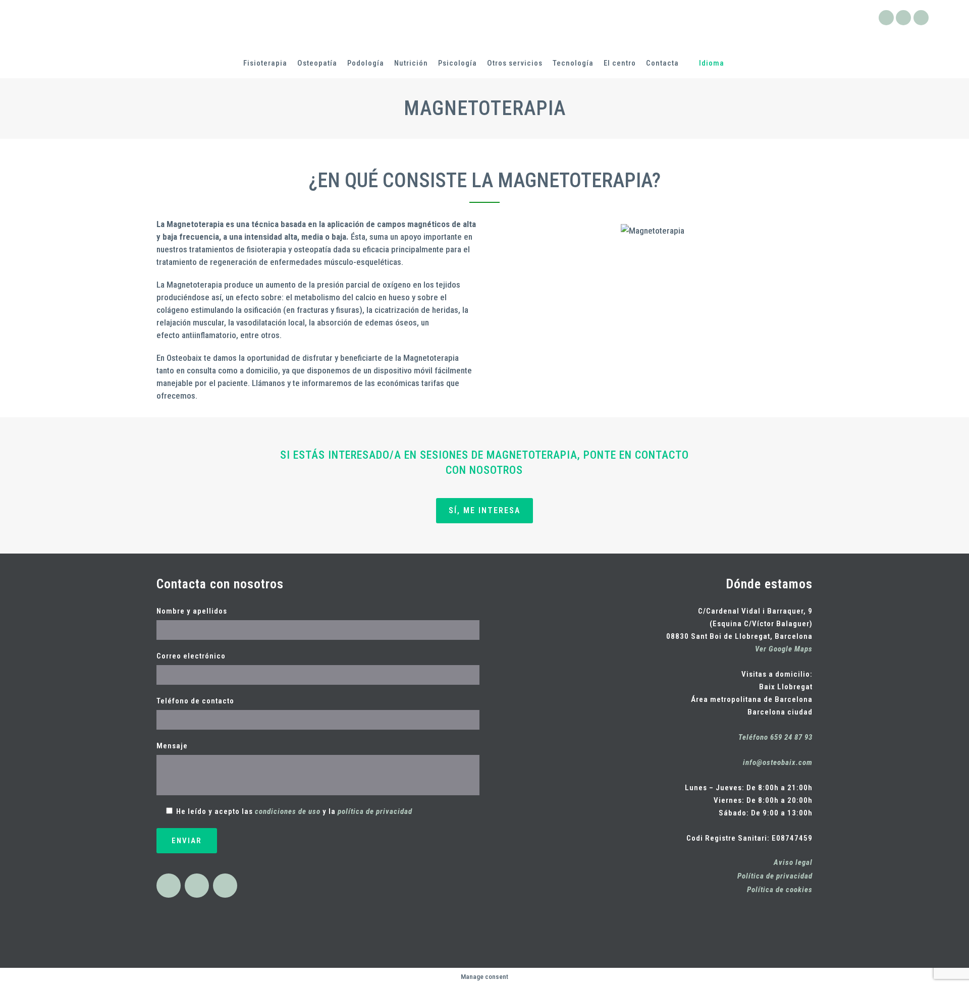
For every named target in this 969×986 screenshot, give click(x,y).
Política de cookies (780, 889)
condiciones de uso (287, 811)
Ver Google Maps (784, 648)
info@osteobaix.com (778, 762)
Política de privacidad (775, 876)
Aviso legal (793, 862)
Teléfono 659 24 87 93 (775, 737)
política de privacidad (375, 811)
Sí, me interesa (484, 510)
